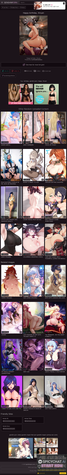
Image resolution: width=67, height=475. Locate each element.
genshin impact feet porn (29, 435)
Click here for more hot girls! (35, 65)
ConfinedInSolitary (36, 59)
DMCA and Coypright (33, 467)
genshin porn (33, 81)
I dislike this (16, 71)
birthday (26, 81)
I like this (6, 71)
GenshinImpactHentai (9, 75)
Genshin (10, 2)
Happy (40, 81)
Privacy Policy (33, 470)
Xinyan (45, 81)
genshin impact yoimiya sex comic (47, 435)
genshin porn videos (15, 435)
